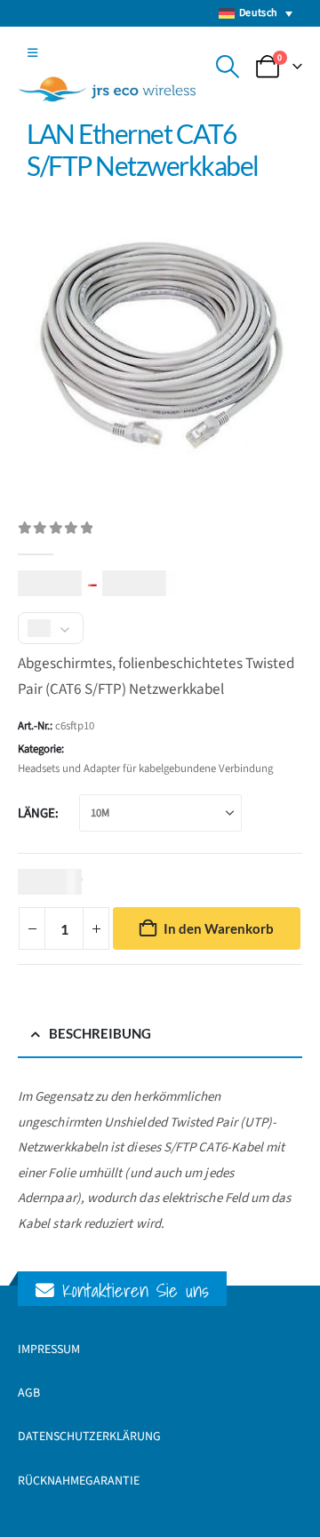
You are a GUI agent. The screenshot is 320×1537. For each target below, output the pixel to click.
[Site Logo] (107, 89)
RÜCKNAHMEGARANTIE (79, 1481)
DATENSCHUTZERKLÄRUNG (89, 1436)
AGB (29, 1393)
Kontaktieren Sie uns (131, 1290)
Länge (36, 813)
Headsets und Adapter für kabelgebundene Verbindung (145, 768)
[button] (32, 53)
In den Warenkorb (219, 928)
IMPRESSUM (49, 1349)
